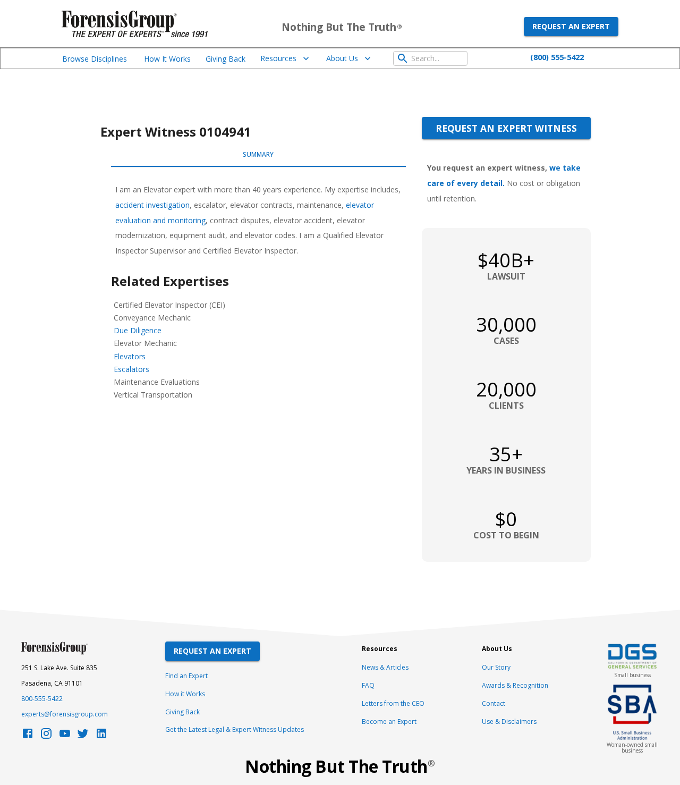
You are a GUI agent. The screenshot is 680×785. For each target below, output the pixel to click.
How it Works (185, 693)
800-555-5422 (42, 698)
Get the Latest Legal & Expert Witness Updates (234, 729)
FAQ (368, 685)
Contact (493, 703)
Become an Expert (389, 721)
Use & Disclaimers (509, 721)
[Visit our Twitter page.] (82, 736)
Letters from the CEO (393, 703)
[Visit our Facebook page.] (27, 736)
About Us (342, 58)
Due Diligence (138, 330)
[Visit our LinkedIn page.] (101, 736)
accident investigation (152, 205)
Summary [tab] (258, 154)
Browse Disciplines (94, 59)
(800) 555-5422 (557, 57)
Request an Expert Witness (506, 128)
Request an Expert (571, 26)
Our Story (496, 667)
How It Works (167, 59)
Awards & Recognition (515, 685)
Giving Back (225, 59)
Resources (278, 58)
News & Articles (385, 667)
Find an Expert (186, 675)
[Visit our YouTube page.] (64, 736)
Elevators (130, 356)
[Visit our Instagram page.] (46, 736)
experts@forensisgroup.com (64, 714)
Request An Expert (212, 651)
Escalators (131, 369)
